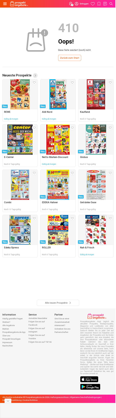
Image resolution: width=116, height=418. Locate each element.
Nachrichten (7, 346)
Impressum (7, 342)
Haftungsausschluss (59, 397)
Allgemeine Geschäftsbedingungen (85, 397)
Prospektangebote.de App (14, 332)
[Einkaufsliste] (105, 3)
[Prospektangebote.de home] (19, 4)
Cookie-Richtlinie (30, 400)
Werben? (6, 322)
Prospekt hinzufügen (11, 339)
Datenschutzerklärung (11, 400)
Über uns (6, 335)
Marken (5, 329)
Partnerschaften (61, 332)
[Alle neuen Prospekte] (35, 75)
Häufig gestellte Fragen (12, 318)
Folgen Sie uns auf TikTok (40, 342)
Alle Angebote (8, 325)
